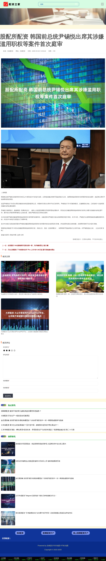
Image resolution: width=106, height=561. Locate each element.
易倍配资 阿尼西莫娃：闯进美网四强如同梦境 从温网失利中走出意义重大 (41, 444)
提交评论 (8, 396)
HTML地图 (64, 545)
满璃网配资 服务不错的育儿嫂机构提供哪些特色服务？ (21, 411)
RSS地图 (56, 545)
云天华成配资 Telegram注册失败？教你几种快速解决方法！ (36, 495)
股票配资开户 (48, 533)
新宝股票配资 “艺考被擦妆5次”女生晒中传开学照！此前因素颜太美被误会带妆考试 (44, 513)
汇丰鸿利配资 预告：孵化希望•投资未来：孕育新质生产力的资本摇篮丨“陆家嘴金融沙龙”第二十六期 (37, 429)
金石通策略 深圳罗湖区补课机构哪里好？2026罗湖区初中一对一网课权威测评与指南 (32, 420)
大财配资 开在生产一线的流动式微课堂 (15, 415)
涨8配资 (20, 533)
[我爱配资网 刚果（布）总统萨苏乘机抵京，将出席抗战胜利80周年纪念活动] (80, 277)
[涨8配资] (12, 4)
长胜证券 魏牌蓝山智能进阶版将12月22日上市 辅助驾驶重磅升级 (38, 461)
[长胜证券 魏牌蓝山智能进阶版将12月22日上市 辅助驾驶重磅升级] (8, 466)
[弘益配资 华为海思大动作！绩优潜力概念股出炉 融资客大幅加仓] (25, 277)
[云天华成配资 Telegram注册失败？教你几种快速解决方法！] (8, 501)
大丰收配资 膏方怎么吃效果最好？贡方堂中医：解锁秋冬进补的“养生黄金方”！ (30, 425)
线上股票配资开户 (80, 533)
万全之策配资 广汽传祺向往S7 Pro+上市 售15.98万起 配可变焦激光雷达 (31, 250)
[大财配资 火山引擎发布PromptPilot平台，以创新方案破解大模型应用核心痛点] (25, 314)
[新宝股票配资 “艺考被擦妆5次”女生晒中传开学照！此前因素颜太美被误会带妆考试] (8, 518)
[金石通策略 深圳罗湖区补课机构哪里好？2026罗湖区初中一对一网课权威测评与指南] (8, 484)
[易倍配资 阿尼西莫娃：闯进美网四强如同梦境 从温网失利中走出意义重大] (8, 449)
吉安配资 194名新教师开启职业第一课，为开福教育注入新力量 (28, 245)
